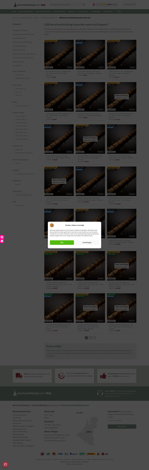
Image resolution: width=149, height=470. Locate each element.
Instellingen (87, 242)
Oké (62, 242)
